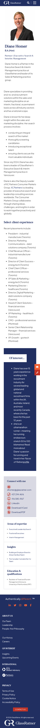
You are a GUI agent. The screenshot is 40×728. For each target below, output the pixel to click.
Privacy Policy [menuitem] (8, 694)
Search (27, 3)
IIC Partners (16, 187)
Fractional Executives (16, 533)
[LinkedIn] (10, 605)
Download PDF (18, 512)
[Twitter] (15, 605)
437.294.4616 (18, 494)
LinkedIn (15, 503)
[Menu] (34, 3)
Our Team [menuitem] (6, 621)
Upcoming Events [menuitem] (10, 657)
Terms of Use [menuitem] (8, 691)
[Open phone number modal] (37, 372)
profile (26, 462)
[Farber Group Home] (12, 3)
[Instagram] (20, 605)
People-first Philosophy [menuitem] (13, 628)
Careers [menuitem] (6, 641)
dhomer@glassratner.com (19, 490)
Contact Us (20, 709)
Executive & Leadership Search (20, 529)
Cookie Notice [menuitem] (9, 698)
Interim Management (16, 537)
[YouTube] (25, 605)
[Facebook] (30, 605)
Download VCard (19, 508)
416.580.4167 (18, 499)
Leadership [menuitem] (7, 625)
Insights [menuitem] (5, 654)
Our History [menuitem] (7, 637)
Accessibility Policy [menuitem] (11, 702)
